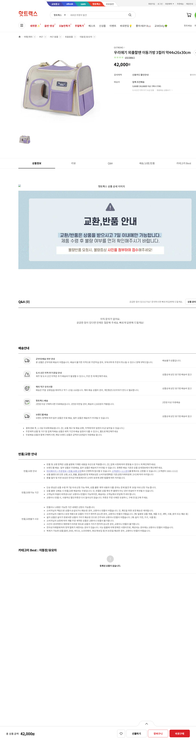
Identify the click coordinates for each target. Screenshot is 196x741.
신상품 (102, 26)
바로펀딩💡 (126, 26)
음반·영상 (49, 26)
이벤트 (112, 26)
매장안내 (189, 3)
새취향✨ (35, 26)
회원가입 (151, 3)
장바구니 (158, 733)
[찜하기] (121, 734)
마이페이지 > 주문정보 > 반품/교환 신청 (64, 471)
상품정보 (36, 163)
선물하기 (136, 733)
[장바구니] (189, 15)
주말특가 (79, 26)
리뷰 (73, 163)
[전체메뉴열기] (21, 25)
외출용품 (69, 36)
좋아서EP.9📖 (143, 26)
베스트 (92, 26)
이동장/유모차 (86, 36)
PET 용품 (54, 36)
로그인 (160, 3)
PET (41, 36)
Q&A (110, 163)
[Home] (19, 37)
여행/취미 (28, 36)
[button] (124, 57)
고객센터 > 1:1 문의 (120, 471)
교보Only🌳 (161, 26)
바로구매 (179, 733)
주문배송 (180, 3)
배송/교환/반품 (147, 163)
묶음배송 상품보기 (163, 90)
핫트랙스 (58, 15)
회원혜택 (168, 3)
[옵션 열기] (146, 723)
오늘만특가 (64, 26)
